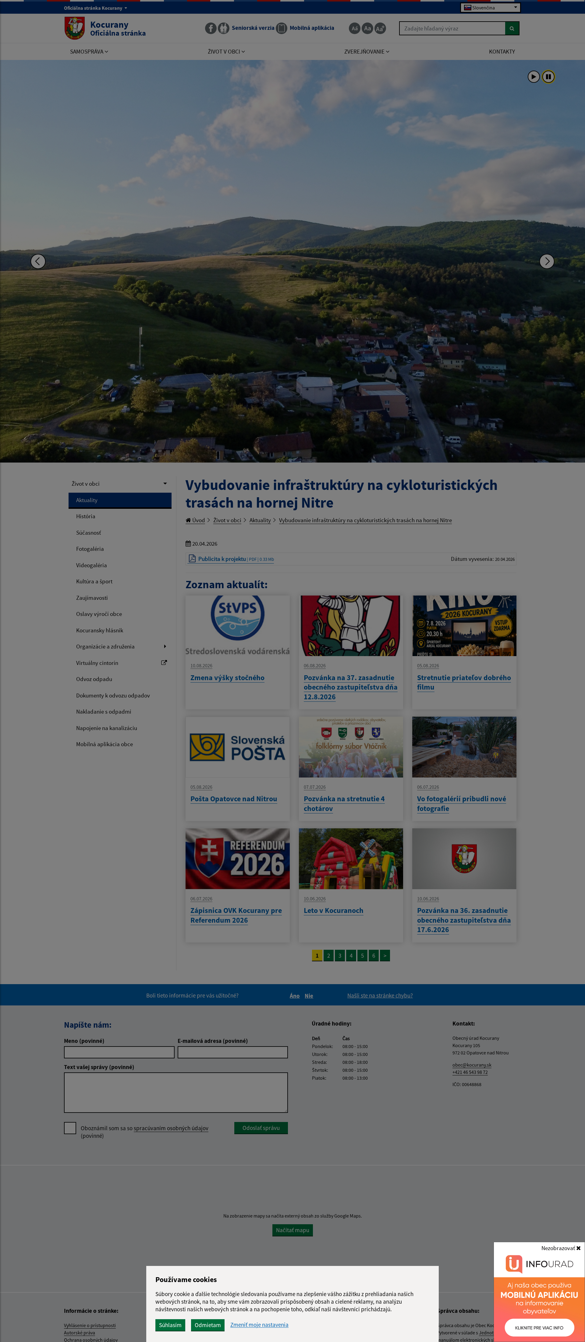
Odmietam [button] (208, 1325)
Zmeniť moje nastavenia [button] (259, 1325)
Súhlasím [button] (170, 1325)
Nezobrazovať (558, 1248)
